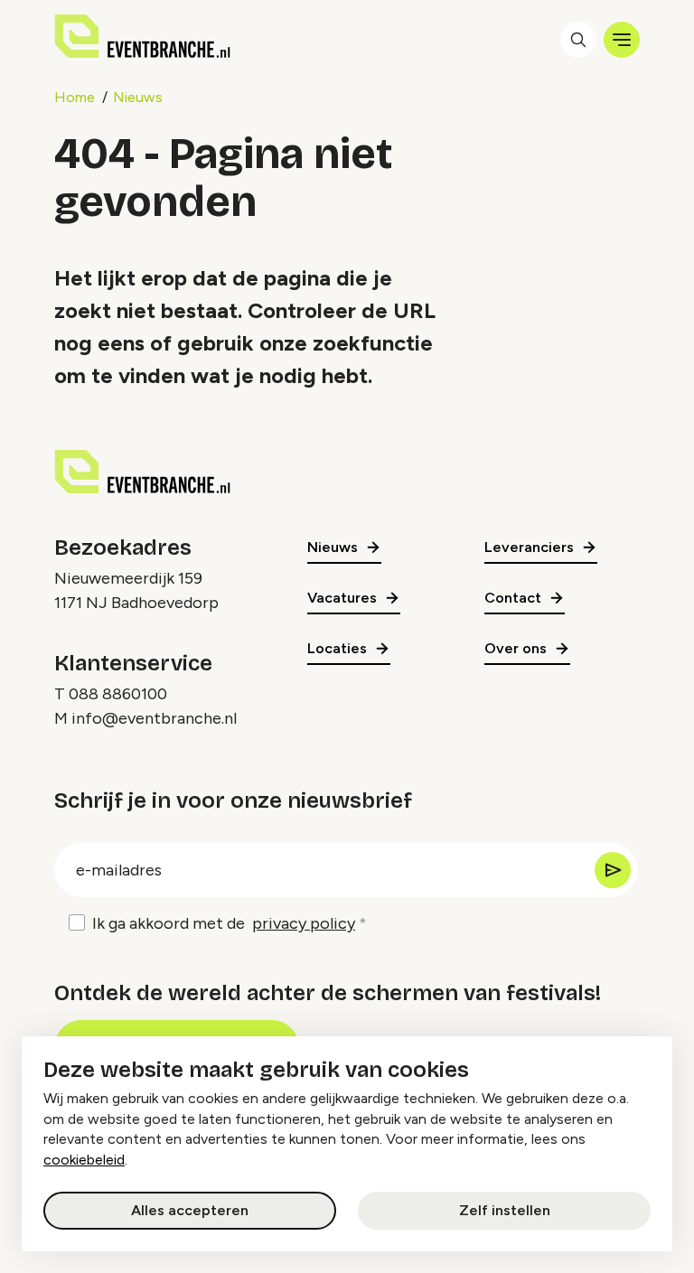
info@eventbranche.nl (154, 718)
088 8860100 (118, 694)
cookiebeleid (84, 1159)
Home (74, 97)
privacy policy (303, 923)
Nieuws (138, 97)
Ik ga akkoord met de (223, 923)
